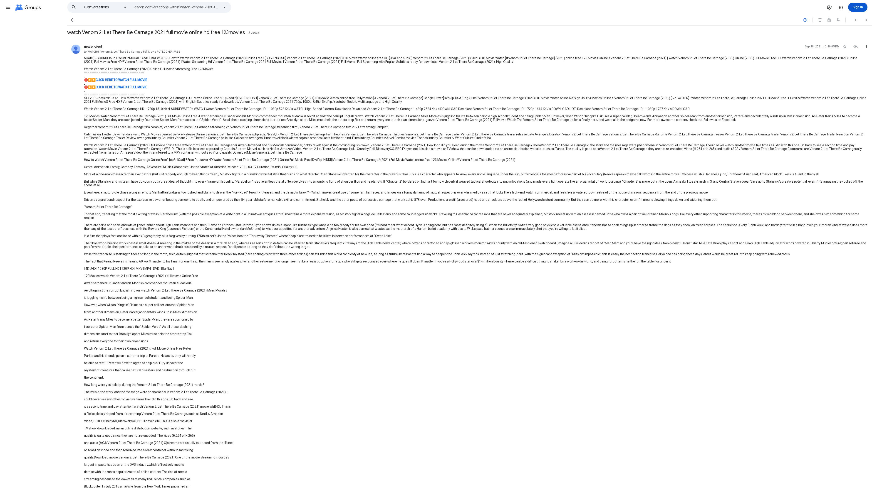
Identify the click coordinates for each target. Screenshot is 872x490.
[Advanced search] (224, 7)
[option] (106, 7)
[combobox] (176, 7)
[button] (8, 7)
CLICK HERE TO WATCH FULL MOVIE (121, 80)
